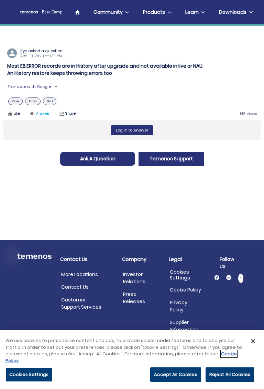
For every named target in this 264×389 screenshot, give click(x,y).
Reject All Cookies (229, 374)
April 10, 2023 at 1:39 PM (41, 56)
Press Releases (134, 298)
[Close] (253, 341)
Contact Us (75, 287)
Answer (43, 114)
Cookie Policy (185, 289)
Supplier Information (184, 326)
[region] (132, 359)
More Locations (79, 274)
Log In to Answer (132, 130)
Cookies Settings (180, 275)
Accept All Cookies (175, 374)
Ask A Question (98, 158)
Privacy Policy (178, 306)
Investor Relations (134, 278)
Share (70, 113)
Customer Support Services (81, 303)
